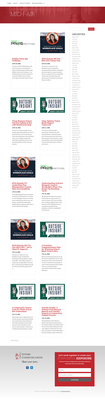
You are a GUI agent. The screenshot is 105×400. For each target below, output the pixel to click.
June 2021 (74, 170)
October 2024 (75, 85)
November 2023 (76, 106)
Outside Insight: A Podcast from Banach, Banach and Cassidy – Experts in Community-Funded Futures (52, 311)
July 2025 (74, 65)
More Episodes (37, 3)
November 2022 (76, 133)
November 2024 (76, 82)
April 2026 (74, 45)
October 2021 (75, 161)
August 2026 (75, 37)
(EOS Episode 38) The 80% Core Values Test (51, 60)
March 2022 (75, 150)
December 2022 (76, 130)
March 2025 (75, 74)
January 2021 (75, 176)
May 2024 (74, 96)
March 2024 (75, 100)
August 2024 (75, 89)
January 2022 (75, 154)
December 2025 (76, 54)
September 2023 (76, 111)
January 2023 (75, 128)
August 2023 (75, 113)
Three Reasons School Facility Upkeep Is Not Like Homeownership (22, 123)
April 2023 (74, 122)
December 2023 (76, 104)
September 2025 (76, 61)
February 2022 (76, 152)
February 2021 (76, 174)
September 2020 (76, 183)
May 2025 (74, 69)
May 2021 (74, 172)
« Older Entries (14, 340)
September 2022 (76, 137)
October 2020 (75, 181)
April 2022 (74, 148)
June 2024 (74, 93)
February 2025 (76, 76)
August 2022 (75, 139)
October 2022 (75, 135)
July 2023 (74, 115)
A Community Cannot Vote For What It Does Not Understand (22, 309)
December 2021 (76, 157)
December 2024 (76, 80)
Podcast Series (24, 3)
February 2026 (76, 50)
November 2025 (76, 56)
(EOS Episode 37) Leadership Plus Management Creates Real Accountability (21, 186)
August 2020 (75, 185)
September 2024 (76, 87)
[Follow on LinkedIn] (31, 367)
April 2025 (74, 72)
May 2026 (74, 43)
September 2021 (76, 163)
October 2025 (75, 58)
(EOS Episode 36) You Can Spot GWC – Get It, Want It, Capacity (22, 247)
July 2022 (74, 141)
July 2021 (74, 167)
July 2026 (74, 39)
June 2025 (74, 67)
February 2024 (76, 102)
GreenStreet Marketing (65, 391)
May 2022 (74, 146)
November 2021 (76, 159)
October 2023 (75, 109)
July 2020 (74, 187)
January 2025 (75, 78)
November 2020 (76, 178)
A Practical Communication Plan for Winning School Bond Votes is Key (51, 248)
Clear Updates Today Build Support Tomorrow (51, 123)
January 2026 (75, 52)
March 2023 (75, 124)
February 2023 (76, 126)
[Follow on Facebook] (27, 367)
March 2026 (75, 48)
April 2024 (74, 98)
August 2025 (75, 63)
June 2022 (74, 144)
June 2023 (74, 117)
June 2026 (74, 41)
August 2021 (75, 165)
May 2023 (74, 119)
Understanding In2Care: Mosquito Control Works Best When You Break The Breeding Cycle (52, 187)
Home (9, 3)
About (15, 3)
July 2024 (74, 91)
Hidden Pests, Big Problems (20, 60)
